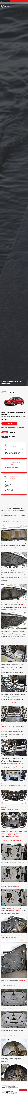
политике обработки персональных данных (10, 1094)
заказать (9, 423)
